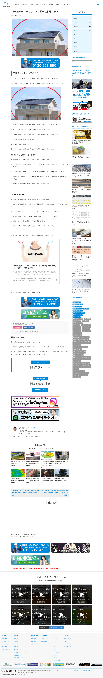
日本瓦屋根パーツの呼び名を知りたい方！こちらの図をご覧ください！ (81, 174)
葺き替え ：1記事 (76, 373)
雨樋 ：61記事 (87, 318)
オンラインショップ (45, 644)
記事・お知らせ (66, 4)
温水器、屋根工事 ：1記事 (78, 370)
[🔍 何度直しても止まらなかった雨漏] (21, 594)
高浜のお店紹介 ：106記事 (78, 312)
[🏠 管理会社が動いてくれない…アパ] (61, 615)
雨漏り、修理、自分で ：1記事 (79, 353)
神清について (5, 638)
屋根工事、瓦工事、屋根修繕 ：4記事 (81, 339)
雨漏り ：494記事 (77, 302)
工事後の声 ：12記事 (77, 333)
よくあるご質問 (5, 641)
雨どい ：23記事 (85, 328)
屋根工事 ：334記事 (77, 306)
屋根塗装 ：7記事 (85, 337)
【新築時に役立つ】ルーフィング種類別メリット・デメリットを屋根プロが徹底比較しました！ (81, 257)
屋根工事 (75, 18)
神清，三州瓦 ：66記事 (78, 318)
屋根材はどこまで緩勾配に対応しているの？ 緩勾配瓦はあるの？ (81, 274)
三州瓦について (44, 638)
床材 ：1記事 (84, 375)
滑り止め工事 (77, 38)
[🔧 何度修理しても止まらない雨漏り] (41, 615)
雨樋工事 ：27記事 (86, 326)
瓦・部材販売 (43, 4)
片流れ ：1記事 (85, 373)
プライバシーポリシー (88, 670)
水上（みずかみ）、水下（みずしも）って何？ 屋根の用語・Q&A (81, 290)
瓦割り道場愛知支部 (6, 649)
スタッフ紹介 (5, 644)
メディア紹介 (5, 646)
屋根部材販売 (44, 641)
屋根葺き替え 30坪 (80, 72)
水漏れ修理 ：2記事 (77, 349)
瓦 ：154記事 (86, 308)
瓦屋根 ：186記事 (77, 308)
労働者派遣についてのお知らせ (21, 657)
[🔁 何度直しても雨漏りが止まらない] (82, 615)
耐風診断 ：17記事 (86, 331)
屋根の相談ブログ (68, 638)
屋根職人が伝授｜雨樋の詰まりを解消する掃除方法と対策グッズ (81, 141)
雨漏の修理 (33, 638)
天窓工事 (75, 34)
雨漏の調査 (33, 641)
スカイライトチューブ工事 (20, 652)
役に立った (17, 327)
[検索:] (82, 61)
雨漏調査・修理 (34, 4)
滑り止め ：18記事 (77, 331)
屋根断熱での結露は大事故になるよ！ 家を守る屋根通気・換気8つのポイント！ (81, 240)
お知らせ (66, 641)
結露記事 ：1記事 (76, 375)
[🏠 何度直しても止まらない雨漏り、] (21, 615)
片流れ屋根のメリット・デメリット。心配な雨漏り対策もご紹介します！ (81, 157)
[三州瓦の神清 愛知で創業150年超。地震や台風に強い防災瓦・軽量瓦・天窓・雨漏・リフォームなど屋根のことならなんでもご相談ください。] (9, 672)
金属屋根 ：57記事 (77, 320)
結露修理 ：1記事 (76, 377)
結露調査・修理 (77, 51)
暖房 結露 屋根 (77, 70)
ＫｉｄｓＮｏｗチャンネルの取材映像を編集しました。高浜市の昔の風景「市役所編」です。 (25, 493)
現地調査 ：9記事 (76, 337)
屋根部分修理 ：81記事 (78, 314)
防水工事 (75, 30)
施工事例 (51, 4)
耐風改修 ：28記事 (77, 326)
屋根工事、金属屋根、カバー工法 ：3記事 (81, 342)
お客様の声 (58, 4)
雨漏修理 (75, 42)
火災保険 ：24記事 (77, 328)
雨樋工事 (75, 26)
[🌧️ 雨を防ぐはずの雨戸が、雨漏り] (61, 594)
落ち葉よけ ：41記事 (85, 324)
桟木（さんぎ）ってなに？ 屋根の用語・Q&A (81, 190)
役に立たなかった (28, 327)
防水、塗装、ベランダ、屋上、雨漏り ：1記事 (81, 366)
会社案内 (17, 4)
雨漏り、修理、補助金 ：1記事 (79, 351)
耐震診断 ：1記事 (76, 361)
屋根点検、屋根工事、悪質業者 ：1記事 (81, 363)
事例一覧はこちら (40, 389)
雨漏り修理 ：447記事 (77, 304)
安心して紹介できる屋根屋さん (70, 646)
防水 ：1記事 (75, 368)
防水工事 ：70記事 (77, 316)
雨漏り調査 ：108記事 (77, 310)
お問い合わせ (76, 670)
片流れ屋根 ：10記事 (77, 335)
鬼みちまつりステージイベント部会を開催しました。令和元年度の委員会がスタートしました (55, 491)
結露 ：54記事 (85, 320)
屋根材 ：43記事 (76, 324)
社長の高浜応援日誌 (68, 644)
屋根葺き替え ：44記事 (78, 322)
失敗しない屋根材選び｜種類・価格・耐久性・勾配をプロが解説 (80, 206)
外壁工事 (75, 22)
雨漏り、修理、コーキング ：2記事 (80, 347)
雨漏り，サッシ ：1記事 (78, 355)
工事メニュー (25, 4)
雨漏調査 (75, 47)
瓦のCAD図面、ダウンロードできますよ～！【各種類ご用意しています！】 (81, 222)
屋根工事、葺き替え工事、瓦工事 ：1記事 (81, 358)
